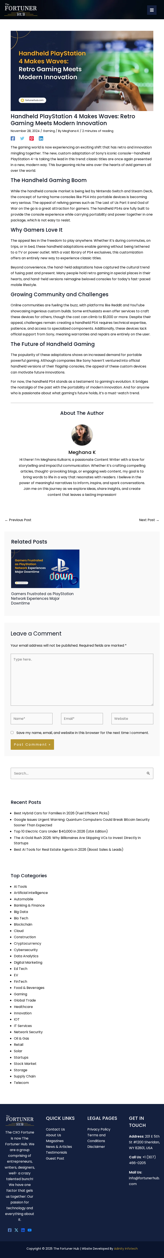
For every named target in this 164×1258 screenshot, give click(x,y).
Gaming (49, 131)
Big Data (21, 911)
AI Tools (20, 886)
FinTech (20, 981)
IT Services (23, 1025)
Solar (18, 1051)
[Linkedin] (41, 138)
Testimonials (56, 1152)
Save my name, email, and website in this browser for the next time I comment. (82, 732)
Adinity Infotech (126, 1248)
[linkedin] (23, 1230)
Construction (25, 937)
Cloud (18, 930)
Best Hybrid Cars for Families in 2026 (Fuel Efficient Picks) (61, 813)
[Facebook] (13, 138)
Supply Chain (25, 1076)
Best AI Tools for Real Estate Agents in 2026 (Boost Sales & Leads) (68, 849)
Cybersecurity (26, 949)
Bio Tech (21, 918)
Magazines (55, 1140)
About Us (53, 1135)
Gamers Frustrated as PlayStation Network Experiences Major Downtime (42, 598)
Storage (20, 1070)
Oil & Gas (21, 1038)
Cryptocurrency (27, 943)
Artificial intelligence (31, 892)
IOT (17, 1019)
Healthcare (23, 1006)
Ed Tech (20, 968)
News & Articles (59, 1146)
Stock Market (25, 1063)
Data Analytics (26, 956)
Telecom (21, 1082)
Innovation (23, 1013)
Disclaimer (96, 1146)
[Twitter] (22, 138)
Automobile (23, 899)
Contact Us (55, 1129)
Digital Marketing (28, 962)
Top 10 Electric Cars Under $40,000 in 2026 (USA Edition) (61, 831)
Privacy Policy (98, 1129)
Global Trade (25, 1000)
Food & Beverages (29, 987)
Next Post (149, 519)
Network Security (28, 1032)
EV (16, 975)
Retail (18, 1044)
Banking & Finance (29, 905)
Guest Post (55, 1158)
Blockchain (23, 924)
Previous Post (18, 519)
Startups (21, 1057)
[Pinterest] (31, 138)
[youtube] (30, 1230)
